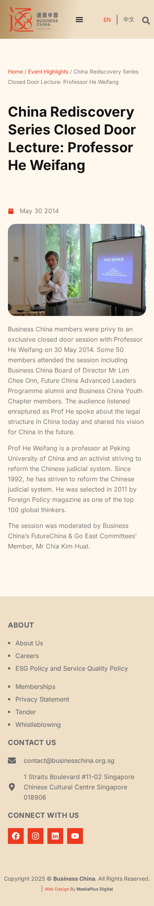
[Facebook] (16, 836)
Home (15, 71)
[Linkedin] (55, 836)
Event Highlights (48, 71)
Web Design (57, 889)
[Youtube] (75, 836)
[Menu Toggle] (79, 19)
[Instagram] (35, 836)
